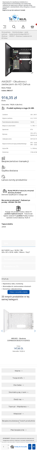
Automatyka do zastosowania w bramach (17, 286)
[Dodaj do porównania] (33, 447)
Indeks (4, 91)
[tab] (18, 243)
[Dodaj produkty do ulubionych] (32, 308)
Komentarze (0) (11, 266)
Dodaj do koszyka (20, 447)
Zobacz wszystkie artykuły (19, 292)
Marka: (4, 88)
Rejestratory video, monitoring (13, 284)
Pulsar (8, 88)
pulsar (4, 227)
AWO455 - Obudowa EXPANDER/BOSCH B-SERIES (18, 340)
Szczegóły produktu (13, 259)
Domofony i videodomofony (12, 289)
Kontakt (22, 10)
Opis (6, 243)
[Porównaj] (32, 312)
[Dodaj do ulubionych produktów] (29, 447)
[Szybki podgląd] (32, 316)
